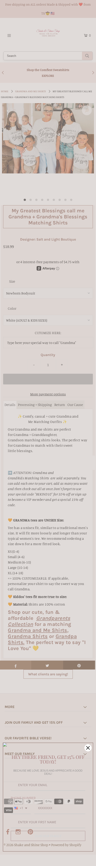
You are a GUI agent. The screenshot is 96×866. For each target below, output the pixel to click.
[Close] (88, 747)
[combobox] (21, 808)
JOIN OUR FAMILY (48, 836)
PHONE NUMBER (23, 798)
